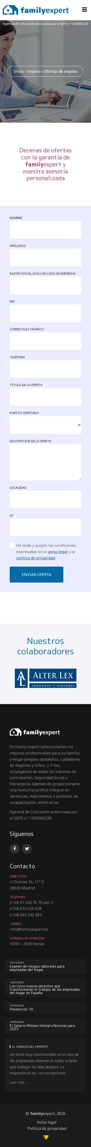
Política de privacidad (46, 1128)
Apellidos (18, 246)
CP (12, 515)
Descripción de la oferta (30, 441)
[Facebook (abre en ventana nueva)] (15, 848)
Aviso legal (47, 1122)
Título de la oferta (26, 385)
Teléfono (17, 357)
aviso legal (57, 551)
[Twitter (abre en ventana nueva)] (27, 848)
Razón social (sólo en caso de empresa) (42, 273)
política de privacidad (35, 558)
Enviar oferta (36, 574)
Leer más (17, 1082)
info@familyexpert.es (29, 929)
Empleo (34, 71)
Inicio (19, 71)
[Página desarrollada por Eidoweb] (46, 1137)
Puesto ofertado (24, 413)
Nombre (16, 218)
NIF (12, 301)
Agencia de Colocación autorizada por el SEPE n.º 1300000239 (45, 24)
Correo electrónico (27, 329)
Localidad (18, 487)
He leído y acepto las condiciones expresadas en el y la (46, 551)
